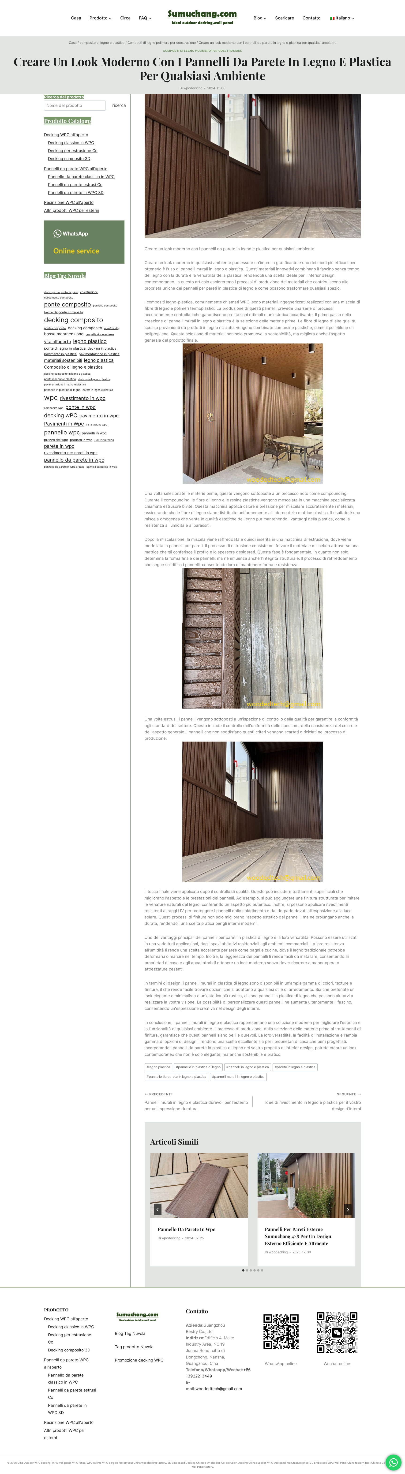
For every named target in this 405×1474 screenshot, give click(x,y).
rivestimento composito (58, 297)
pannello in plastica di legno (198, 1067)
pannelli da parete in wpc (101, 466)
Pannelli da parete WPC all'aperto (75, 168)
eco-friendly (111, 328)
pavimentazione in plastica (99, 354)
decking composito (73, 320)
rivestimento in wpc (82, 398)
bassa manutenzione (63, 334)
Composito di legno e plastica (73, 367)
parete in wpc (59, 446)
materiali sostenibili (63, 360)
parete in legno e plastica (295, 1067)
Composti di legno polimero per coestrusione (202, 50)
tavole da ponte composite (63, 312)
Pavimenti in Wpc (64, 424)
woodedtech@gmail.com (218, 1388)
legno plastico (90, 341)
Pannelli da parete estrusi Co (75, 184)
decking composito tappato (61, 292)
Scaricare (284, 17)
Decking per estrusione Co (73, 150)
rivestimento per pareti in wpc (71, 452)
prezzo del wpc (56, 440)
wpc (51, 397)
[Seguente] (348, 1209)
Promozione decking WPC (139, 1360)
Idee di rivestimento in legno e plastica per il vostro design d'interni (313, 1101)
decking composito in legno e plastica (67, 373)
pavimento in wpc (99, 415)
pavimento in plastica (60, 354)
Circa (125, 17)
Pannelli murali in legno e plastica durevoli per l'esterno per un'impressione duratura (196, 1101)
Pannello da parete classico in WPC (81, 176)
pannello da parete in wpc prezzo (64, 466)
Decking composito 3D (69, 158)
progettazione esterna (100, 334)
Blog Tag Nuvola (130, 1333)
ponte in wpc (80, 407)
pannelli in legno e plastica (247, 1067)
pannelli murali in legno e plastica (238, 1076)
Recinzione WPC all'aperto (69, 202)
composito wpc (53, 408)
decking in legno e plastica (94, 379)
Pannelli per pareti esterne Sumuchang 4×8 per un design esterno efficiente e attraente (298, 1236)
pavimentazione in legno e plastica (65, 384)
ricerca (119, 105)
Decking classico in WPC (71, 142)
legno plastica (158, 1067)
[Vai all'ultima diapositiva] (157, 1209)
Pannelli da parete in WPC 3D (76, 192)
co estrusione (89, 292)
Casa (76, 17)
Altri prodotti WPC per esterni (71, 210)
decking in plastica (102, 348)
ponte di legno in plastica (65, 348)
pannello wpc (62, 432)
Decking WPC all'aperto (66, 134)
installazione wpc (96, 424)
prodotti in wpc (81, 440)
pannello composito (105, 305)
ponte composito (67, 304)
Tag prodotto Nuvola (134, 1346)
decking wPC (60, 415)
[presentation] (199, 1185)
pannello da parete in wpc (186, 1229)
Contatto (312, 17)
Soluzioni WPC (104, 440)
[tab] (243, 1270)
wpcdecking (193, 88)
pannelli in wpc (94, 433)
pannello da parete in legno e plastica (176, 1076)
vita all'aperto (57, 341)
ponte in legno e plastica (60, 379)
